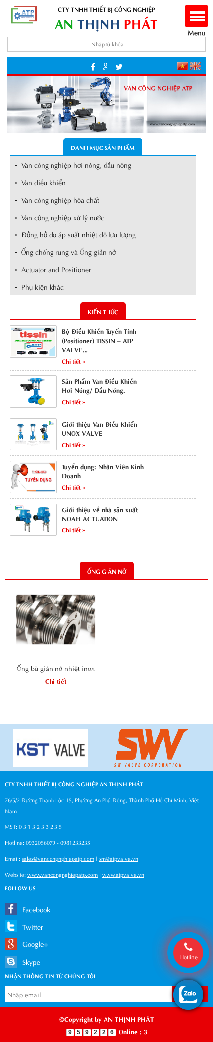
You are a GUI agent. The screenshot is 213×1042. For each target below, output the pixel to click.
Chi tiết (55, 680)
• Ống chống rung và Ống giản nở (65, 251)
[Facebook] (93, 66)
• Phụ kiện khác (39, 286)
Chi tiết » (73, 360)
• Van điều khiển (40, 182)
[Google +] (105, 66)
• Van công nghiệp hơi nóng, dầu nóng (73, 164)
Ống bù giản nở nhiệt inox (56, 668)
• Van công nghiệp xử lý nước (59, 217)
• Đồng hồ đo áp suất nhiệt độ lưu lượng (75, 234)
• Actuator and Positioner (53, 269)
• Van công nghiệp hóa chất (57, 199)
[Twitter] (119, 66)
